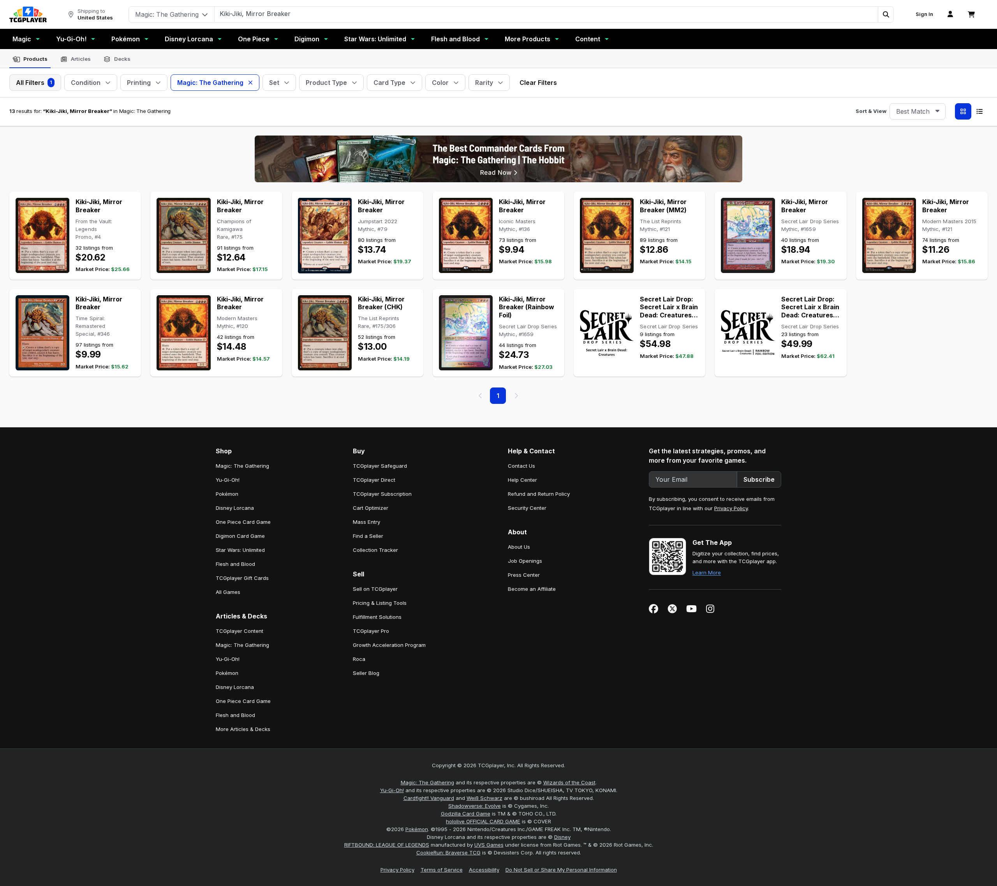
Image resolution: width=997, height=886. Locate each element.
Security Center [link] (527, 508)
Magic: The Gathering (427, 782)
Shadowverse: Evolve (474, 806)
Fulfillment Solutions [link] (377, 617)
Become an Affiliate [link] (532, 589)
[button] (885, 14)
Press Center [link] (524, 575)
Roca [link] (359, 659)
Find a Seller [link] (368, 536)
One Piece (254, 39)
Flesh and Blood (455, 39)
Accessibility (484, 870)
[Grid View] (963, 111)
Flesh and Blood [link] (235, 564)
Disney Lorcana (189, 39)
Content (587, 39)
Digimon (306, 39)
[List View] (979, 111)
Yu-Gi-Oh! (71, 39)
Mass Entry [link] (366, 522)
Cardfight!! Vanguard (428, 798)
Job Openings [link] (525, 561)
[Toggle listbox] (937, 111)
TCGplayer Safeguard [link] (380, 466)
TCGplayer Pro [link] (371, 631)
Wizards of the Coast (569, 782)
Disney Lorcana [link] (235, 508)
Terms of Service (442, 870)
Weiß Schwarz (484, 798)
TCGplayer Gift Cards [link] (242, 578)
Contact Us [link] (521, 466)
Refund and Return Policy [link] (539, 494)
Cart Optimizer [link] (370, 508)
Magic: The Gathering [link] (242, 466)
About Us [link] (519, 547)
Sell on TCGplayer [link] (375, 589)
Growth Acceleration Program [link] (389, 645)
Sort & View (871, 111)
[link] (28, 14)
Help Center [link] (522, 480)
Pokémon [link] (227, 494)
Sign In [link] (924, 14)
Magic (21, 39)
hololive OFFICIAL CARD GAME (483, 821)
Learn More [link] (706, 572)
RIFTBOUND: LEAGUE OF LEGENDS (386, 845)
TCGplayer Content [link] (239, 631)
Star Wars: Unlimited (375, 39)
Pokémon (125, 39)
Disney (562, 837)
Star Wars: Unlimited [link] (240, 550)
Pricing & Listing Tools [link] (380, 603)
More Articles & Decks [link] (243, 729)
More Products (527, 39)
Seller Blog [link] (366, 673)
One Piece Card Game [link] (243, 522)
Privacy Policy (731, 508)
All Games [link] (228, 592)
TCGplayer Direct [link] (374, 480)
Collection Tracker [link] (375, 550)
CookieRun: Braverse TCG (448, 852)
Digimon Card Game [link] (240, 536)
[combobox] (918, 111)
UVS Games (489, 845)
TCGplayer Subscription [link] (382, 494)
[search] (546, 13)
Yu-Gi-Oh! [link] (228, 480)
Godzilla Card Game (465, 813)
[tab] (30, 59)
